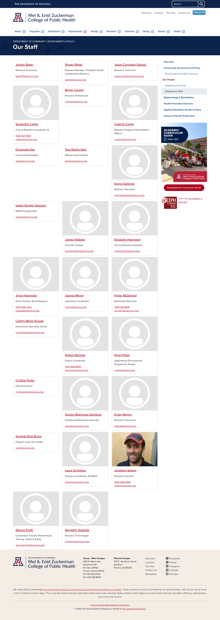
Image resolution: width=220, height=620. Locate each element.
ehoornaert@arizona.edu (127, 251)
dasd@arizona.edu (25, 161)
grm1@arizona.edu (25, 448)
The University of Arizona (134, 609)
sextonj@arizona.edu (125, 485)
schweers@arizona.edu (77, 482)
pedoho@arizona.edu (76, 161)
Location (158, 12)
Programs (35, 31)
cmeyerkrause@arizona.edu (30, 332)
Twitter (172, 562)
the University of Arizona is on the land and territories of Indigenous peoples (83, 589)
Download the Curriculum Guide (184, 187)
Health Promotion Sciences (178, 103)
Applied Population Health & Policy (182, 109)
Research (111, 31)
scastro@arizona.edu (26, 139)
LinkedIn (173, 570)
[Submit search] (201, 4)
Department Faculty (175, 85)
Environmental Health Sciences (181, 73)
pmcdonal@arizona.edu (126, 310)
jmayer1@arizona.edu (76, 307)
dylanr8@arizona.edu (125, 426)
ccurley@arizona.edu (125, 139)
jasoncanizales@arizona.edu (129, 76)
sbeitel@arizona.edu (75, 79)
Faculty (94, 31)
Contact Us (184, 12)
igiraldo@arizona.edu (27, 217)
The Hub (170, 12)
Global (177, 31)
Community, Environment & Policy (182, 68)
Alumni (161, 31)
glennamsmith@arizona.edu (30, 545)
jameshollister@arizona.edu (79, 251)
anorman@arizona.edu (76, 370)
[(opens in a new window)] (184, 152)
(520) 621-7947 (23, 135)
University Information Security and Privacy (110, 605)
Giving (146, 31)
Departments (75, 31)
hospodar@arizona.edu (28, 310)
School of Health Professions (179, 115)
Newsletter (199, 12)
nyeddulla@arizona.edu (77, 541)
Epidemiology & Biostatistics (179, 97)
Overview (169, 61)
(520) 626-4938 (122, 482)
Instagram (174, 566)
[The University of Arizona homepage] (32, 4)
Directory (146, 12)
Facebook (174, 558)
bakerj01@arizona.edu (27, 76)
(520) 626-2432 (24, 307)
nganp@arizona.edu (124, 370)
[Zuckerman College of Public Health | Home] (44, 17)
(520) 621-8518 (121, 307)
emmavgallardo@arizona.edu (129, 195)
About (18, 31)
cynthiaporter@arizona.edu (30, 392)
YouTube (173, 574)
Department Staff (174, 91)
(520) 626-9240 (73, 366)
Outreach (129, 31)
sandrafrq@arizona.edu (77, 426)
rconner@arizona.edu (76, 101)
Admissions (54, 31)
